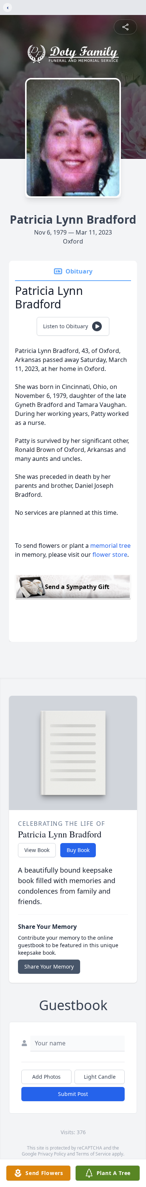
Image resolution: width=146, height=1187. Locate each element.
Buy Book (78, 850)
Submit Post (73, 1093)
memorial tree (110, 545)
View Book (36, 850)
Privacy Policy (52, 1154)
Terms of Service (93, 1154)
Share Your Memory (49, 966)
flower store (109, 554)
